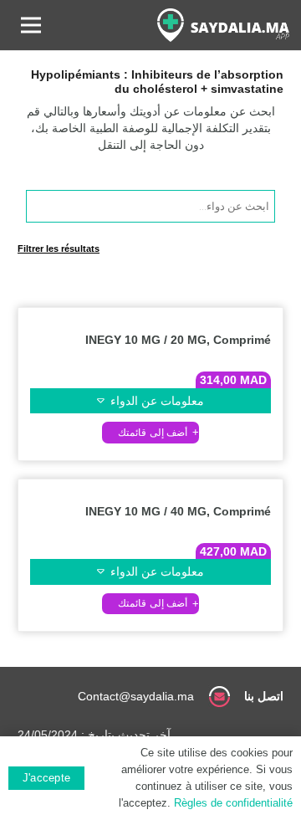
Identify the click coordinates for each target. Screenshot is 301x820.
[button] (150, 432)
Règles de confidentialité (233, 803)
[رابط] (223, 25)
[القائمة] (31, 25)
